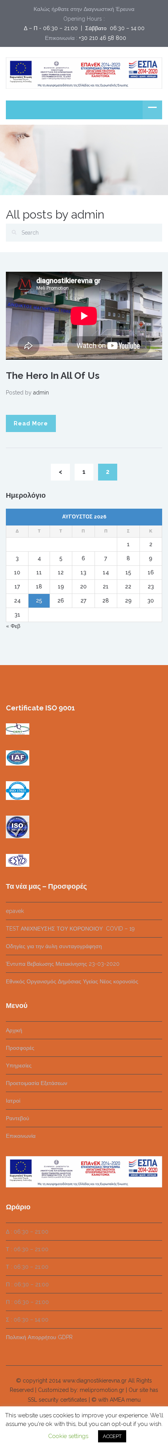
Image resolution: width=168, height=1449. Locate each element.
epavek (15, 911)
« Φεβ (13, 626)
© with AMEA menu (116, 1400)
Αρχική (14, 1030)
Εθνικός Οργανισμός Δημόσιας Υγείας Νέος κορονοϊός (72, 981)
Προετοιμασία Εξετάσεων (36, 1083)
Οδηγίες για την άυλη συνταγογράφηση (54, 946)
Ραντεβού (17, 1118)
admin (41, 392)
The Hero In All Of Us (53, 375)
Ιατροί (13, 1101)
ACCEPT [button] (112, 1436)
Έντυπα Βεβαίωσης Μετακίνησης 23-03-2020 (63, 964)
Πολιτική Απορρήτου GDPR (39, 1337)
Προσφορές (20, 1048)
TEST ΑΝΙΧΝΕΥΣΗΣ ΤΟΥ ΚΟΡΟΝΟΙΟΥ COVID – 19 (70, 928)
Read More (31, 423)
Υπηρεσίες (19, 1065)
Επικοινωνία (21, 1136)
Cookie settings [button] (68, 1436)
